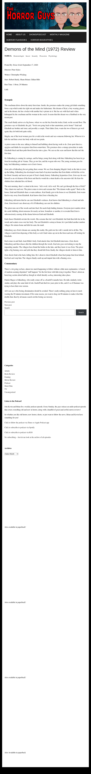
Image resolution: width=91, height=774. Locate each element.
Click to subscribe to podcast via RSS (19, 432)
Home (9, 35)
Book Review (10, 374)
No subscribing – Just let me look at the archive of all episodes (28, 437)
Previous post (10, 302)
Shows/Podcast (37, 35)
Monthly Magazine (60, 35)
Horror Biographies (42, 40)
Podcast (7, 383)
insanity (35, 56)
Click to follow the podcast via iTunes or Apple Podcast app (27, 422)
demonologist (19, 56)
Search (7, 308)
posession (43, 56)
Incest (28, 56)
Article (7, 371)
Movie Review (10, 380)
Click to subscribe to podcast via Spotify (20, 427)
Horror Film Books (16, 40)
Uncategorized (10, 392)
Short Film (8, 386)
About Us (20, 35)
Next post (8, 305)
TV (6, 389)
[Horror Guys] (45, 16)
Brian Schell (17, 65)
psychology (53, 56)
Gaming (8, 377)
